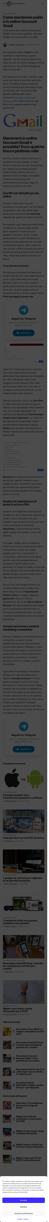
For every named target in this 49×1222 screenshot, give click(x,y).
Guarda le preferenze (24, 1213)
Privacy (26, 1219)
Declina (23, 1207)
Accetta (23, 1200)
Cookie (19, 1219)
